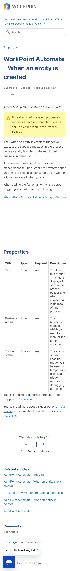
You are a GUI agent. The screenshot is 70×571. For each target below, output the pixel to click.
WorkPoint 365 (50, 19)
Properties (11, 47)
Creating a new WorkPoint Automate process (33, 493)
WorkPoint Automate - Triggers (24, 474)
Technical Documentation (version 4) (25, 23)
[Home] (21, 6)
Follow (10, 94)
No (44, 444)
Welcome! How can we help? (20, 19)
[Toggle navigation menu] (59, 7)
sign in (16, 542)
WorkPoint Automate (17, 511)
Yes (25, 444)
